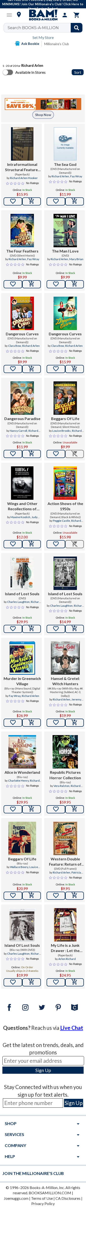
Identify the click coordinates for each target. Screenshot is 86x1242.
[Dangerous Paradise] (22, 398)
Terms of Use (42, 1198)
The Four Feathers (22, 251)
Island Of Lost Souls (22, 945)
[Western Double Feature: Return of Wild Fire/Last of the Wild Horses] (65, 838)
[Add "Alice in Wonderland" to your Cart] (31, 809)
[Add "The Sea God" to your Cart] (74, 201)
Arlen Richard (67, 959)
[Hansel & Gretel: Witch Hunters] (65, 658)
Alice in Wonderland (22, 772)
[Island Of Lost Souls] (22, 925)
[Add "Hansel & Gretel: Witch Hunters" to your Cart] (74, 723)
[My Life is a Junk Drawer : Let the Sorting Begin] (65, 925)
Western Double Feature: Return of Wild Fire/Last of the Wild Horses (65, 862)
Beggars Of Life (65, 418)
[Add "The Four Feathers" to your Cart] (31, 284)
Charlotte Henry (18, 780)
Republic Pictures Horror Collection (65, 775)
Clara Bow (14, 345)
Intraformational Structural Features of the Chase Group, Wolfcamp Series (22, 167)
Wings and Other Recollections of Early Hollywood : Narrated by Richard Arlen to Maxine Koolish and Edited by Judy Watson (22, 506)
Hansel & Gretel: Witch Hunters (65, 681)
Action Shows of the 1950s (65, 506)
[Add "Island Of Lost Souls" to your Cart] (31, 982)
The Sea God (65, 164)
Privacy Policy (43, 1203)
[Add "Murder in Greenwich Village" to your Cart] (31, 723)
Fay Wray (76, 176)
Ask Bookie (30, 44)
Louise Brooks (61, 430)
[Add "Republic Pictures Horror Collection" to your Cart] (74, 809)
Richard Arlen (60, 176)
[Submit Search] (76, 27)
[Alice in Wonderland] (22, 752)
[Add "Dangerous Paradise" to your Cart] (31, 454)
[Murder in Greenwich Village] (22, 658)
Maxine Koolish (20, 517)
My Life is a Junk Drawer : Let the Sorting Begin (65, 948)
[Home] (43, 15)
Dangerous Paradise (22, 418)
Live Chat (71, 1028)
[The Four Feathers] (22, 230)
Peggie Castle (61, 520)
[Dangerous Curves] (22, 313)
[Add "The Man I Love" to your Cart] (74, 284)
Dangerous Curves (22, 334)
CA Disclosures (68, 1198)
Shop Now (43, 115)
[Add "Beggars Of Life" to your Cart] (31, 896)
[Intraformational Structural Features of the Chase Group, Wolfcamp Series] (22, 144)
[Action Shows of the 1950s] (65, 483)
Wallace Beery (19, 867)
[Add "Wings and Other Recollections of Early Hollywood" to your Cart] (31, 544)
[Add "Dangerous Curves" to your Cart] (31, 369)
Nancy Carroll (18, 430)
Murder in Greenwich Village (22, 681)
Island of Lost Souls (22, 593)
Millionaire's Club (56, 44)
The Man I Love (65, 251)
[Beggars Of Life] (65, 398)
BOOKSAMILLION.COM (50, 1192)
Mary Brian (76, 259)
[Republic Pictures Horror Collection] (65, 752)
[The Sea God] (65, 144)
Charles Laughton (18, 602)
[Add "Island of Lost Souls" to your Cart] (31, 629)
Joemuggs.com (16, 1198)
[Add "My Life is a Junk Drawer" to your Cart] (74, 982)
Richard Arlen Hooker (24, 178)
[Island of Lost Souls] (22, 573)
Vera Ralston (62, 786)
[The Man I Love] (65, 230)
